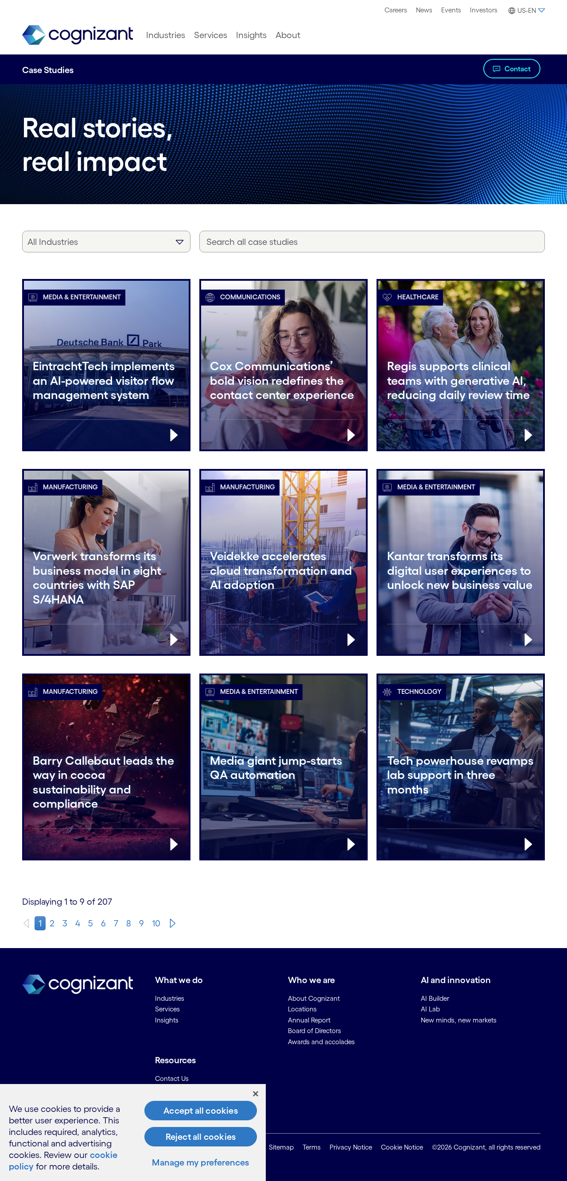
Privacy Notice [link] (351, 1147)
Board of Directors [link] (314, 1030)
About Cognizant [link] (314, 998)
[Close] (255, 1093)
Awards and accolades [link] (321, 1041)
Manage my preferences (200, 1162)
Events (451, 10)
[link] (77, 35)
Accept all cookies (200, 1110)
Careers (395, 10)
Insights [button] (251, 35)
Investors (483, 10)
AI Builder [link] (435, 998)
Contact (518, 69)
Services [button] (210, 35)
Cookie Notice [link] (402, 1147)
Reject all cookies (201, 1137)
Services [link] (167, 1009)
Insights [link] (167, 1020)
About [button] (288, 35)
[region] (133, 1132)
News (424, 10)
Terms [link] (312, 1147)
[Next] (172, 923)
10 (156, 923)
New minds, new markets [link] (459, 1020)
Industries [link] (169, 998)
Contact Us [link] (172, 1078)
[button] (525, 10)
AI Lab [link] (430, 1009)
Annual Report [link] (309, 1020)
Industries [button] (165, 35)
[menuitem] (396, 10)
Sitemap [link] (281, 1147)
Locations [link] (302, 1009)
